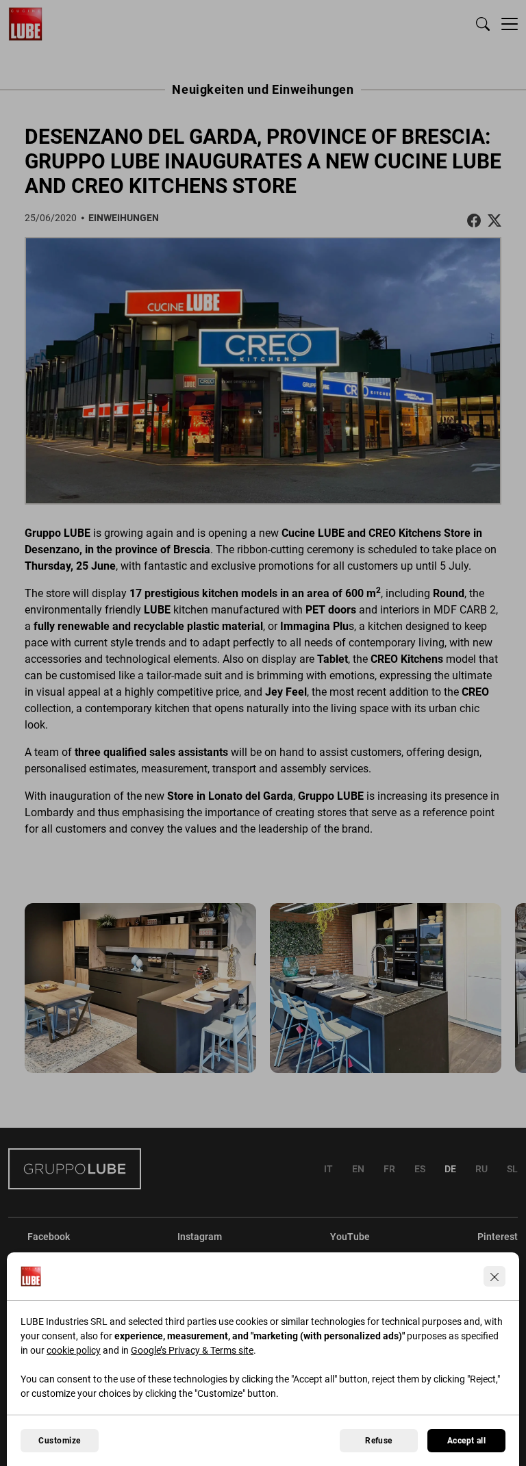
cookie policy (74, 1350)
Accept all (466, 1440)
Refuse (378, 1440)
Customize (59, 1440)
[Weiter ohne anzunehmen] (494, 1276)
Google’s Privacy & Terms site (192, 1350)
